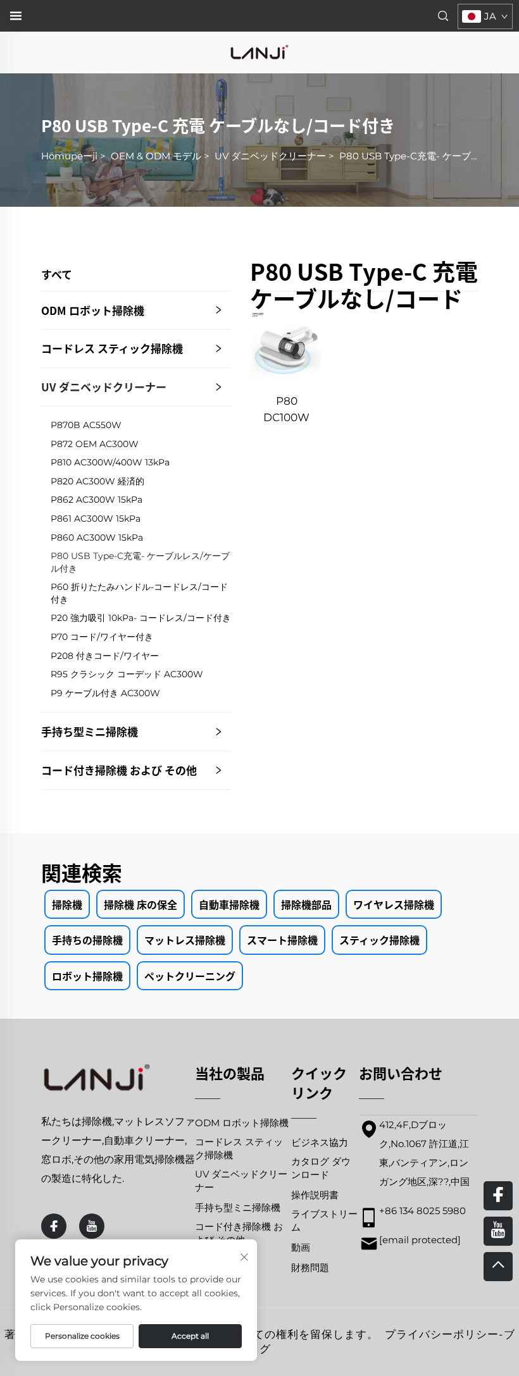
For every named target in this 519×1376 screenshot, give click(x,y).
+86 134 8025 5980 (422, 1211)
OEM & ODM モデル (156, 156)
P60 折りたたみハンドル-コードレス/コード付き (139, 593)
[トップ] (498, 1266)
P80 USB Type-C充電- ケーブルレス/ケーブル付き (140, 562)
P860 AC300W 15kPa (97, 537)
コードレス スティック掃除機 (112, 348)
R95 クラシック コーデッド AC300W (127, 674)
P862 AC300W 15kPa (96, 499)
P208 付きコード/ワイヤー (105, 655)
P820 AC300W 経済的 (97, 481)
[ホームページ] (259, 52)
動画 (300, 1247)
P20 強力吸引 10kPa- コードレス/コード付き (141, 618)
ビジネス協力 (319, 1142)
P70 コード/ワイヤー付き (102, 636)
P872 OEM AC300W (95, 444)
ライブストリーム (324, 1220)
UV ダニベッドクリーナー (270, 156)
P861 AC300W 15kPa (96, 518)
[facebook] (53, 1226)
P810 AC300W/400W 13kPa (110, 462)
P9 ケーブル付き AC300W (105, 693)
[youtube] (91, 1226)
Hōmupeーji (69, 156)
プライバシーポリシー (442, 1334)
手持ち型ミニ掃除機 (89, 731)
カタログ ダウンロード (321, 1168)
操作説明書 (315, 1195)
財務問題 (310, 1268)
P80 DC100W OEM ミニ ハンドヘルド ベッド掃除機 (286, 410)
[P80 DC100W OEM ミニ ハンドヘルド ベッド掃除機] (286, 346)
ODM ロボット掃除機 (92, 310)
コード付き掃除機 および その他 (119, 770)
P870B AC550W (86, 425)
